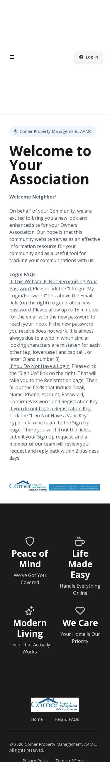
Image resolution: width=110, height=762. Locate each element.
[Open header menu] (11, 57)
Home (37, 719)
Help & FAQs (67, 719)
